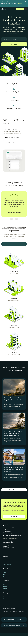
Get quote (19, 9)
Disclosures (5, 612)
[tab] (14, 132)
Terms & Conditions (13, 612)
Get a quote (14, 245)
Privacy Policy (21, 612)
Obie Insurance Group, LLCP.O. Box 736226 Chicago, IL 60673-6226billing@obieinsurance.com (10, 542)
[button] (25, 9)
